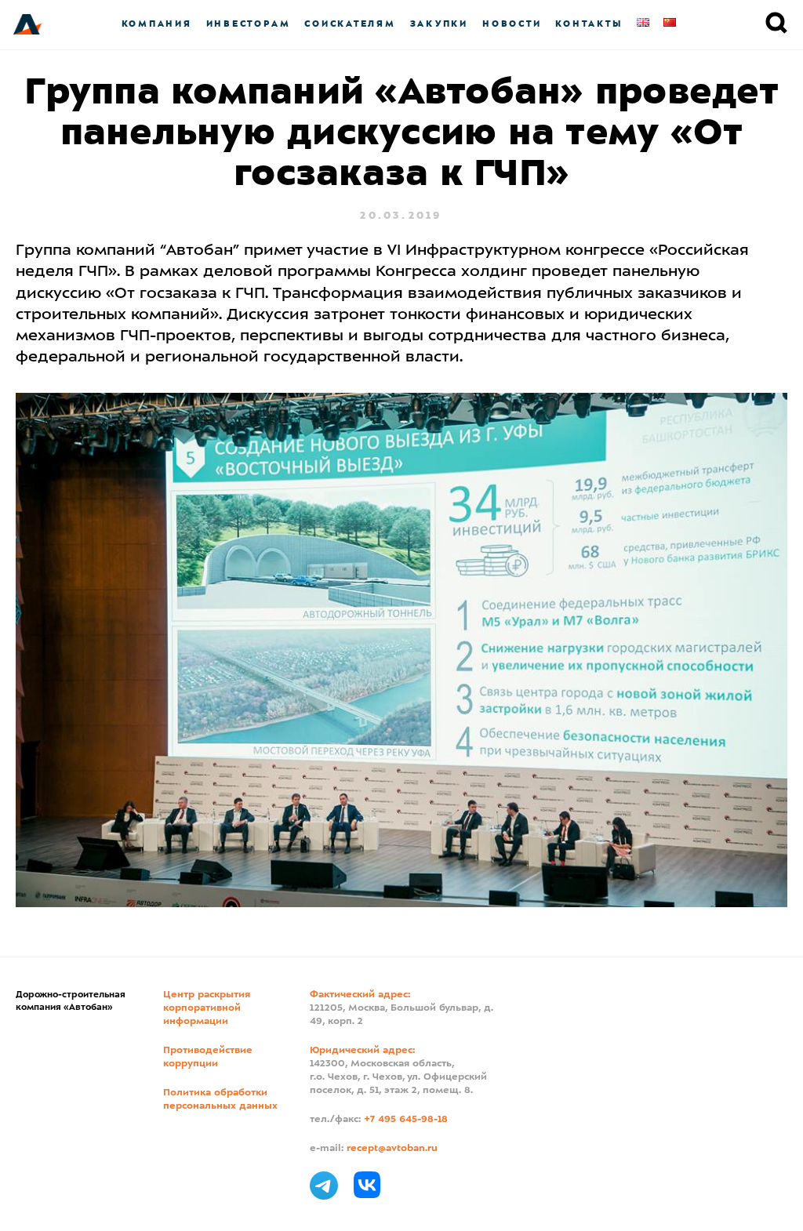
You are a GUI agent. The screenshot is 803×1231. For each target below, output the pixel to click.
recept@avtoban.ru (392, 1148)
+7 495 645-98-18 (406, 1119)
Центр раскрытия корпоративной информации (206, 1008)
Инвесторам (248, 24)
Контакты (589, 24)
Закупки (439, 24)
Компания (157, 24)
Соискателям (349, 24)
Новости (511, 24)
